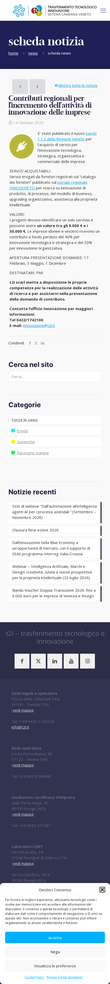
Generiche (26, 441)
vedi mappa (23, 710)
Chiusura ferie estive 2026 (35, 529)
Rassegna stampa (33, 452)
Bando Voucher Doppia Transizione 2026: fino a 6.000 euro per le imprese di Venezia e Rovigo (54, 593)
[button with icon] (22, 661)
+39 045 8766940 (35, 776)
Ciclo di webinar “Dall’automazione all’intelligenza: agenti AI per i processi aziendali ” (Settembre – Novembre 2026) (54, 512)
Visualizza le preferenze (55, 965)
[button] (102, 889)
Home (13, 53)
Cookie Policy (34, 977)
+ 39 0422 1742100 (36, 721)
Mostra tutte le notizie (78, 85)
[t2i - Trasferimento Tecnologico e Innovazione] (55, 10)
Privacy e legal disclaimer (65, 977)
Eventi (22, 430)
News (33, 53)
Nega (55, 951)
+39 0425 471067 (35, 825)
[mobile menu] (103, 10)
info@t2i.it (20, 727)
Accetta (55, 937)
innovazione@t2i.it (39, 325)
